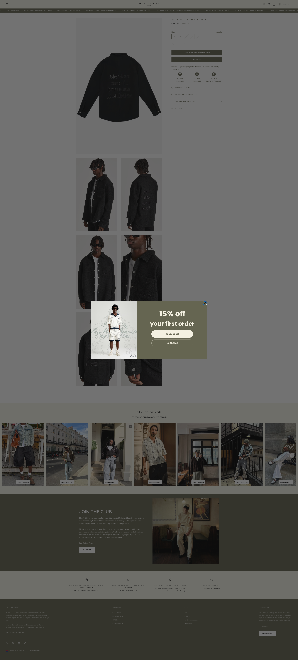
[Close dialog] (205, 303)
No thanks (172, 343)
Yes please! (172, 334)
